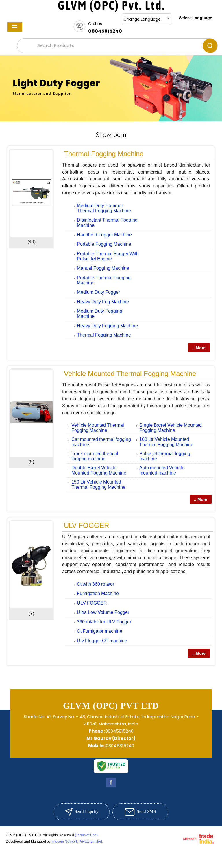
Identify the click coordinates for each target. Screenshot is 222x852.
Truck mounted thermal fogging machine (94, 456)
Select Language (195, 17)
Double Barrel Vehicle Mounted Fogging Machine (98, 470)
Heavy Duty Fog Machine (103, 301)
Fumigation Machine (98, 593)
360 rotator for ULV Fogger (104, 621)
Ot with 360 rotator (95, 584)
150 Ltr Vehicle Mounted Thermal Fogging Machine (98, 484)
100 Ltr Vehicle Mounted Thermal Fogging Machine (166, 442)
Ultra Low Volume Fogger (103, 612)
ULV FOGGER (86, 525)
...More (199, 347)
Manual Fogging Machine (103, 268)
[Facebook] (111, 786)
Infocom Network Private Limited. (77, 842)
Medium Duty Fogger (98, 292)
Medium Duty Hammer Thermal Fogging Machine (104, 208)
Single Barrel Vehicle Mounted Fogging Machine (170, 428)
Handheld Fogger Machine (104, 234)
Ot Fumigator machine (99, 631)
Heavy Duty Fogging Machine (107, 325)
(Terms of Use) (86, 835)
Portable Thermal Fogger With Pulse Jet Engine (108, 256)
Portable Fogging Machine (104, 244)
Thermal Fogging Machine (103, 154)
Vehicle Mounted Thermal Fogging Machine (130, 373)
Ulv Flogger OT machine (102, 640)
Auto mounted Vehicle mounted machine (161, 470)
